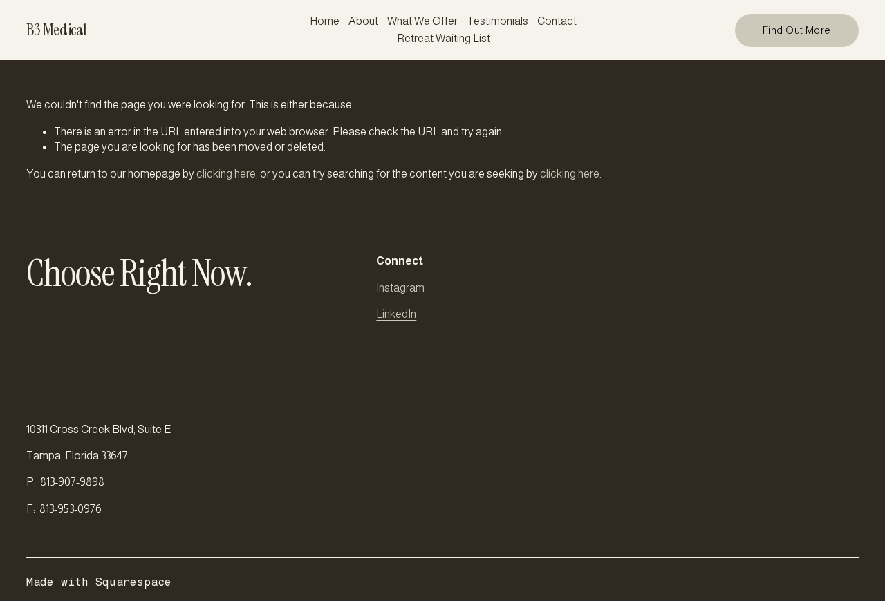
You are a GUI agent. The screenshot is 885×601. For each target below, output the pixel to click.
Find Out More (797, 30)
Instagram (400, 288)
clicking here (226, 174)
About (363, 21)
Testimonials (497, 21)
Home (324, 21)
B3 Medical (56, 29)
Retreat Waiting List (443, 38)
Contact (557, 21)
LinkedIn (396, 314)
